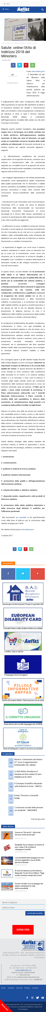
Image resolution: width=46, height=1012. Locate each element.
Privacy (27, 988)
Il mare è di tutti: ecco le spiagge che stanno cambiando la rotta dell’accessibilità (29, 886)
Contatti (11, 988)
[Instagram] (32, 997)
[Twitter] (37, 997)
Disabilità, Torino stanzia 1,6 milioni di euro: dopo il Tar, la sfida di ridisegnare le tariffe (29, 847)
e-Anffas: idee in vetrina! (13, 652)
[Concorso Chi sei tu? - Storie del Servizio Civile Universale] (7, 835)
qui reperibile (21, 517)
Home (3, 988)
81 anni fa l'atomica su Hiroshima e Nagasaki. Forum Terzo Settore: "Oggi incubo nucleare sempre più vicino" (29, 873)
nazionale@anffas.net (23, 970)
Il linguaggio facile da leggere (16, 675)
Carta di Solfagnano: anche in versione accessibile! (23, 749)
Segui (8, 569)
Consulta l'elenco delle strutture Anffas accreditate (23, 628)
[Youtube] (42, 997)
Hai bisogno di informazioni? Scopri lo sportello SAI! (23, 604)
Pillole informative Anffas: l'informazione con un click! (23, 700)
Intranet (35, 988)
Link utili (19, 988)
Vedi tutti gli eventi (38, 819)
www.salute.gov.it (38, 71)
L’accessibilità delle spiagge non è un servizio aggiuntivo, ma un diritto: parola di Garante (29, 860)
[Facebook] (27, 997)
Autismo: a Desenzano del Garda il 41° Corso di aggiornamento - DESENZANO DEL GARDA (28, 762)
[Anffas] (33, 945)
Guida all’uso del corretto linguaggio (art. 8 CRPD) (23, 724)
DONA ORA (23, 929)
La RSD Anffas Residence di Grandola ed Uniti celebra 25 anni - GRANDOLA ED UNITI (28, 774)
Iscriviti (38, 569)
